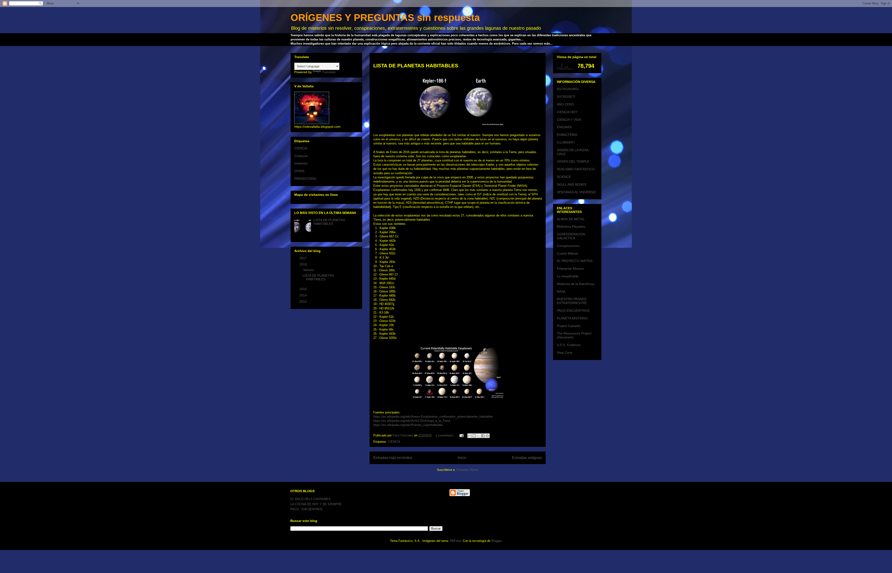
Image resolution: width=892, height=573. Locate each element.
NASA (561, 291)
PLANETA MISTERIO (572, 318)
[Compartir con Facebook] (483, 435)
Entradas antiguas (527, 458)
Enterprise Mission (570, 268)
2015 (303, 289)
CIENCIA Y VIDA (569, 119)
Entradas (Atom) (467, 469)
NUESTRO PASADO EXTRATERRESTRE (572, 301)
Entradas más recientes (392, 458)
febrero (309, 270)
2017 (303, 258)
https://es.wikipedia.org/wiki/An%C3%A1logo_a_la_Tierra (411, 420)
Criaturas (301, 156)
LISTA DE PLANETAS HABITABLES (415, 66)
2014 (303, 295)
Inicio (462, 458)
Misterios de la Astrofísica (575, 284)
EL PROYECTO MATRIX (575, 261)
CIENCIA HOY (567, 112)
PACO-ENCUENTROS (573, 310)
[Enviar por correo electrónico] (469, 435)
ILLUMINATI (566, 142)
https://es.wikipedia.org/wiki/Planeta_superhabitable (408, 425)
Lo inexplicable (568, 276)
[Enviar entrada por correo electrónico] (461, 435)
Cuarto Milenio (567, 253)
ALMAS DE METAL (571, 219)
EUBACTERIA (567, 135)
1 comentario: (445, 435)
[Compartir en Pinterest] (487, 435)
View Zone (564, 352)
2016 (303, 264)
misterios (301, 163)
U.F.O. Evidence (568, 345)
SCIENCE (564, 177)
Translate (329, 72)
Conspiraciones (568, 246)
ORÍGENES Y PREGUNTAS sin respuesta (385, 17)
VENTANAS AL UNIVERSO (576, 192)
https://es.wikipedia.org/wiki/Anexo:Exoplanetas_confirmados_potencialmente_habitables (433, 416)
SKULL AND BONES (571, 184)
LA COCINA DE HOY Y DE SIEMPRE (316, 504)
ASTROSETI (566, 96)
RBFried (455, 541)
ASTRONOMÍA (568, 89)
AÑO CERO (565, 104)
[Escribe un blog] (474, 435)
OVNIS (299, 171)
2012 (303, 301)
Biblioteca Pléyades (571, 226)
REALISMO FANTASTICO (576, 169)
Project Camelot (568, 326)
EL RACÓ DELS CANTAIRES (310, 499)
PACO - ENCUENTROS (306, 509)
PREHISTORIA (305, 178)
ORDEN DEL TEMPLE (573, 161)
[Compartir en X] (478, 435)
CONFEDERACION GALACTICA (571, 236)
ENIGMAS (564, 127)
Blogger (496, 541)
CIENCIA (394, 441)
